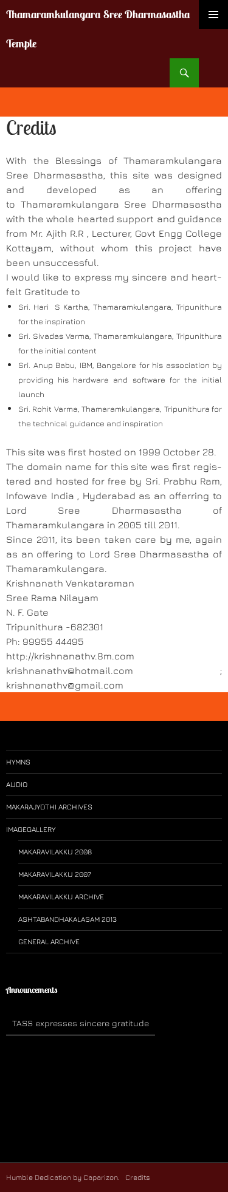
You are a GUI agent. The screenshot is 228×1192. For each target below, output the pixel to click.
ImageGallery (30, 829)
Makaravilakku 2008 (55, 851)
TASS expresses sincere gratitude (80, 1023)
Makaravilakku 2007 (54, 874)
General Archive (49, 941)
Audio (16, 784)
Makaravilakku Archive (61, 896)
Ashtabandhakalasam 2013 (67, 919)
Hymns (18, 761)
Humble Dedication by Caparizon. (63, 1177)
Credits (136, 1177)
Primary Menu (213, 14)
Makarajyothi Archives (49, 806)
